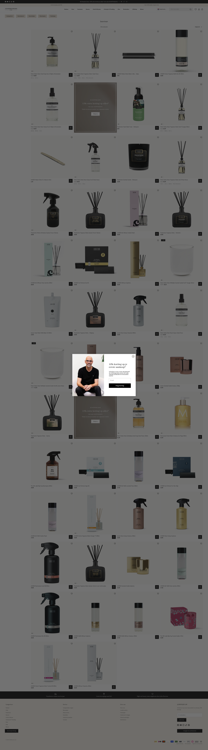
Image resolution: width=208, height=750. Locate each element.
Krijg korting (120, 386)
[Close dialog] (133, 356)
